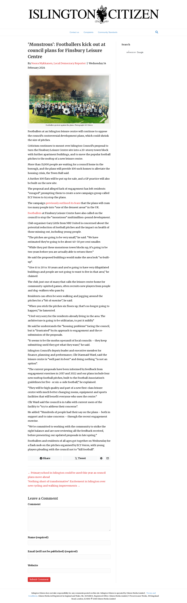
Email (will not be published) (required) (53, 551)
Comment (34, 504)
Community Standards (107, 32)
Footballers (34, 213)
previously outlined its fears (63, 203)
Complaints (88, 32)
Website (33, 565)
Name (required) (38, 537)
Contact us (74, 32)
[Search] (156, 32)
